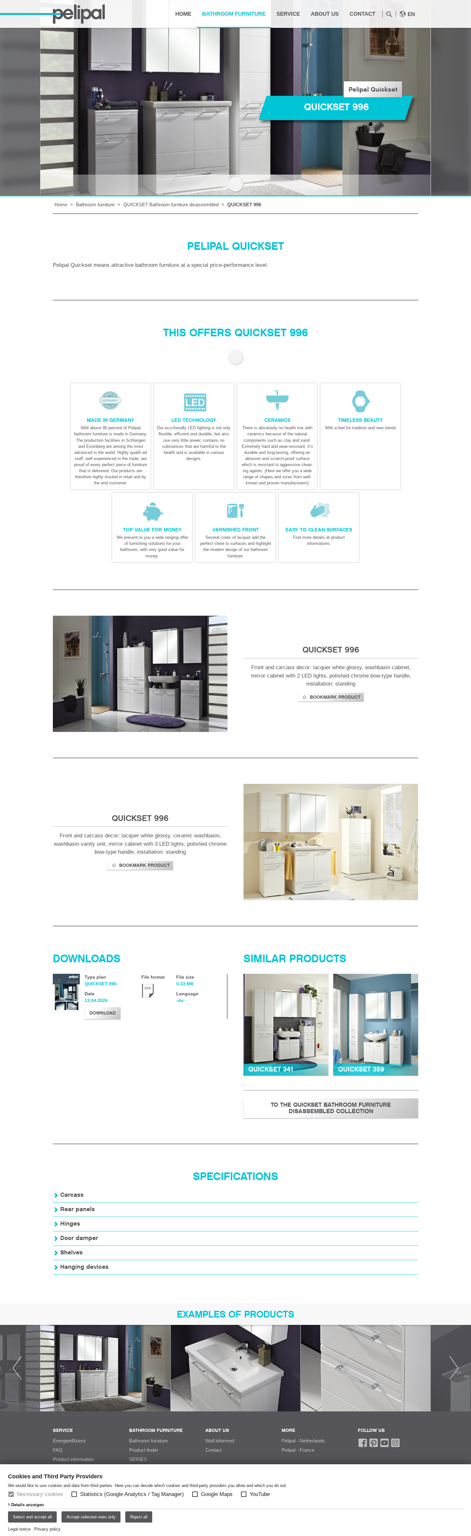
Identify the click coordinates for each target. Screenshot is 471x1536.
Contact (362, 14)
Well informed (219, 1440)
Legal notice (19, 1529)
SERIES (138, 1459)
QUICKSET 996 (244, 204)
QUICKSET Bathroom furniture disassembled (171, 204)
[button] (74, 1494)
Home (183, 14)
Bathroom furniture (234, 14)
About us (325, 14)
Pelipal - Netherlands (303, 1440)
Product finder (143, 1450)
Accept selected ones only (91, 1517)
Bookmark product (334, 697)
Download (102, 1013)
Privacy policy (47, 1529)
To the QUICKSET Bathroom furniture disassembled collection (331, 1108)
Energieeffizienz (69, 1440)
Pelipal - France (298, 1450)
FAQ (57, 1450)
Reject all (138, 1517)
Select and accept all (32, 1517)
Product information (73, 1459)
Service (288, 14)
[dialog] (235, 1500)
